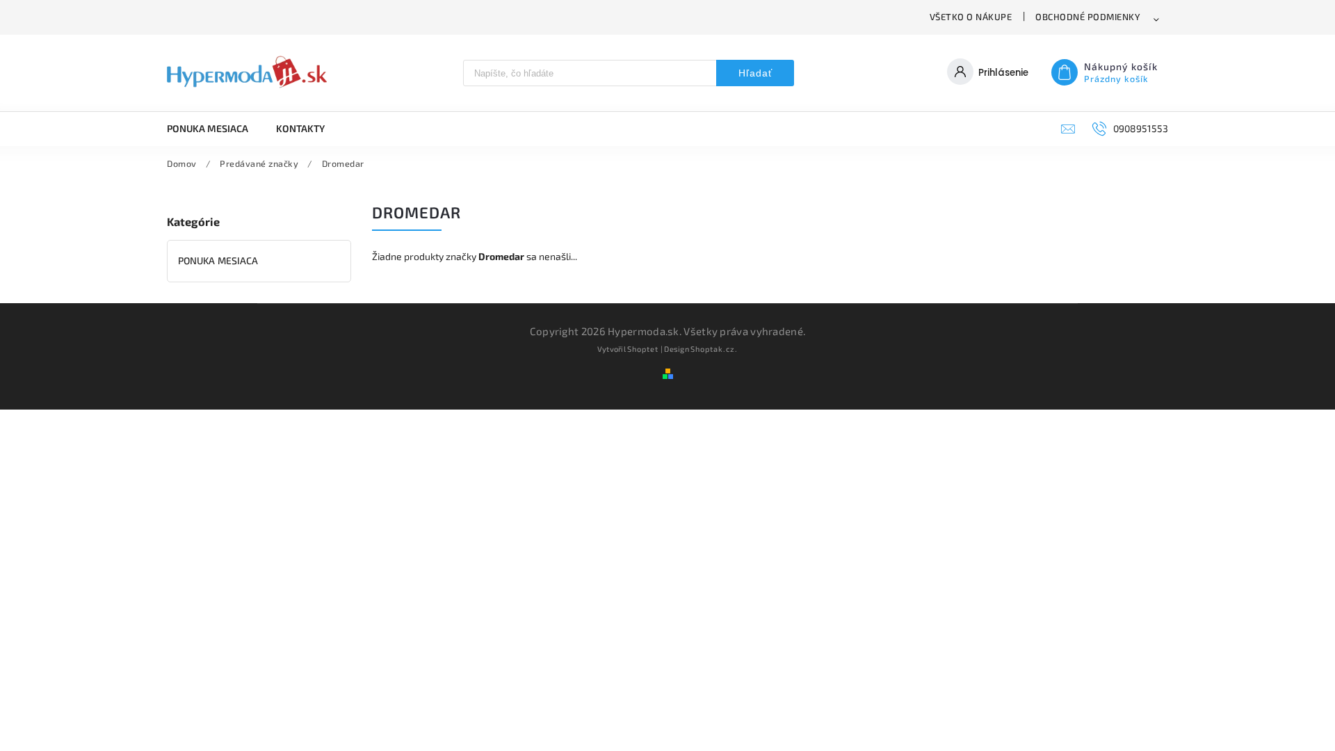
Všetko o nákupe (971, 16)
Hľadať (755, 73)
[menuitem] (214, 128)
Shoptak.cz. (714, 348)
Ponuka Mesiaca (218, 260)
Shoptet (642, 348)
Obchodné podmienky (1087, 16)
